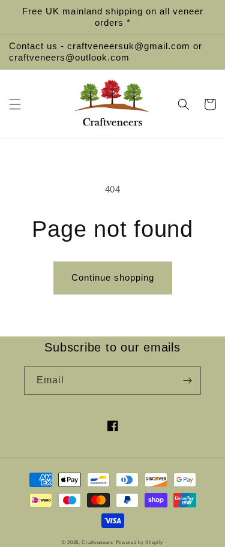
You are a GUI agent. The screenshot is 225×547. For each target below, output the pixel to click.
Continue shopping (112, 277)
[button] (15, 104)
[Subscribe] (187, 380)
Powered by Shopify (140, 542)
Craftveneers (97, 542)
